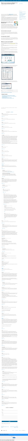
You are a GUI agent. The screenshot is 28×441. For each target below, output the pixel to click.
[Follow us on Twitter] (4, 430)
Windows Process (3, 108)
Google (16, 0)
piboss (2, 318)
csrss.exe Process (6, 107)
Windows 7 (13, 107)
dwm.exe (11, 92)
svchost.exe (2, 92)
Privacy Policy (16, 430)
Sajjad (2, 268)
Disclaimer (20, 430)
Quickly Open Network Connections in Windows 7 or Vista (14, 427)
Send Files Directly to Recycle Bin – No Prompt (7, 97)
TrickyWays (3, 0)
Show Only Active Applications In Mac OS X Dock (5, 427)
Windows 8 (16, 107)
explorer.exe (5, 92)
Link (4, 176)
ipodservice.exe (8, 92)
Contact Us (13, 430)
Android (7, 0)
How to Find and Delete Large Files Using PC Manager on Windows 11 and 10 (22, 17)
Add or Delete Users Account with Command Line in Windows (8, 95)
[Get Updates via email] (1, 430)
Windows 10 (11, 107)
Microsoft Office (19, 0)
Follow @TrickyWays (21, 3)
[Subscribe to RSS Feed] (3, 430)
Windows (14, 0)
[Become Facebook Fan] (6, 430)
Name (2, 409)
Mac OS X (11, 0)
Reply (2, 116)
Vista (9, 107)
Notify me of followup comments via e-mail (6, 423)
